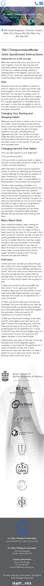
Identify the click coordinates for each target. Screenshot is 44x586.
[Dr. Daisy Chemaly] (3, 3)
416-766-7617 (22, 37)
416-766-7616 (28, 34)
